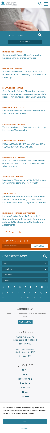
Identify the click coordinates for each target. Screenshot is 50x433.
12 (20, 232)
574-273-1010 (25, 356)
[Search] (40, 4)
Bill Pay (25, 370)
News (25, 392)
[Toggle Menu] (46, 2)
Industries (25, 387)
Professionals (25, 378)
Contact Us (25, 322)
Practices (25, 383)
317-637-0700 (25, 344)
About (25, 374)
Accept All (25, 422)
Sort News (25, 42)
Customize (25, 428)
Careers (25, 396)
